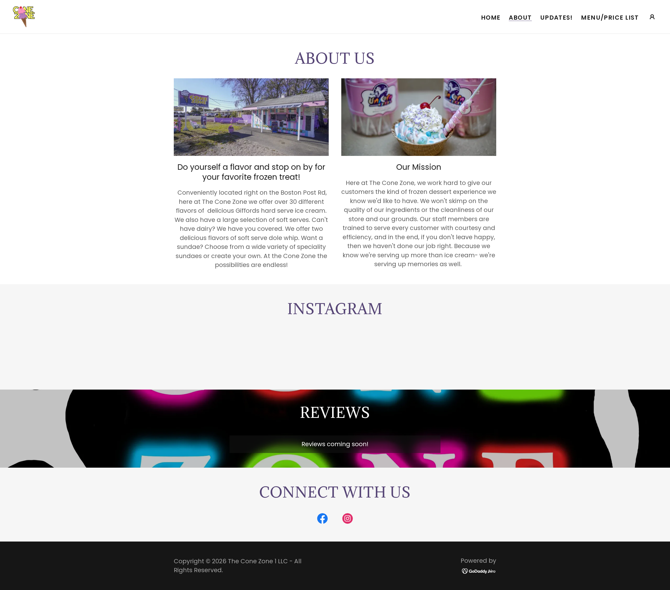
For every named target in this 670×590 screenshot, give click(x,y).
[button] (652, 17)
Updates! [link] (556, 17)
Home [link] (491, 17)
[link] (24, 16)
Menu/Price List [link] (610, 17)
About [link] (520, 17)
